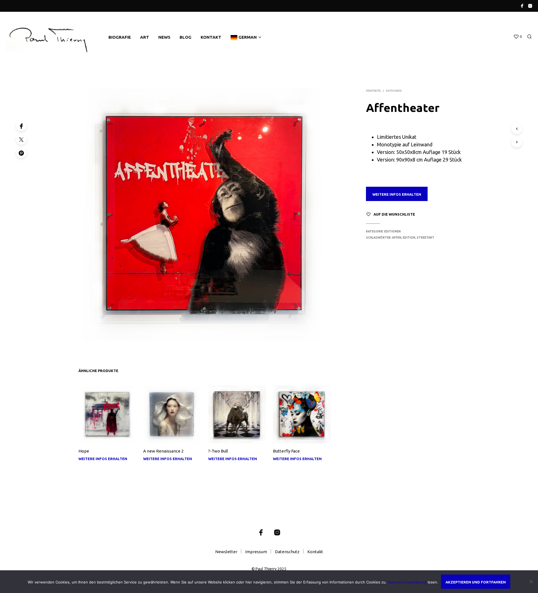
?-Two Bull (218, 451)
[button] (517, 37)
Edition (409, 237)
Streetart (425, 237)
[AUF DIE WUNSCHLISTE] (107, 435)
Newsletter (226, 551)
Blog (185, 37)
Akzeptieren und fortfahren (476, 582)
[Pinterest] (21, 152)
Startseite (373, 90)
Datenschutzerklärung (407, 582)
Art (144, 37)
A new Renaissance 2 (163, 451)
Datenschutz (287, 551)
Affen (396, 237)
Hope (83, 451)
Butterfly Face (286, 451)
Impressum (256, 551)
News (164, 37)
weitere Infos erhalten (396, 194)
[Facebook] (21, 126)
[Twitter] (21, 139)
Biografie (119, 37)
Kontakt (211, 37)
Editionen (394, 90)
